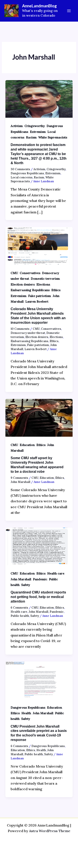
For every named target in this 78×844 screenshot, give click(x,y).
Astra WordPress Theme (49, 831)
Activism (17, 126)
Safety (25, 585)
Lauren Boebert (36, 301)
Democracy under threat (28, 333)
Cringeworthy (34, 126)
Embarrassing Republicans (30, 290)
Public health (20, 616)
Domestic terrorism (45, 279)
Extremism (38, 132)
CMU (14, 273)
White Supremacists (52, 137)
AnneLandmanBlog (39, 5)
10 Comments (20, 329)
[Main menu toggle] (69, 11)
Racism (31, 137)
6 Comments (19, 607)
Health (26, 713)
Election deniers (23, 284)
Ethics (55, 290)
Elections (43, 284)
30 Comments (20, 169)
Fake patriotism (39, 296)
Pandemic (40, 579)
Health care (55, 573)
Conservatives (30, 273)
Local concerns (21, 177)
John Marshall (20, 482)
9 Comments (19, 478)
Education (27, 445)
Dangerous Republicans (27, 173)
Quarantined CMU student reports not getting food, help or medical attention (38, 596)
